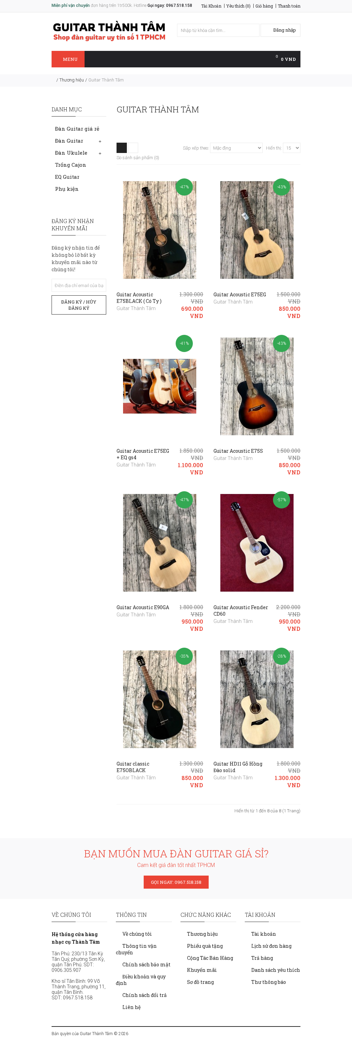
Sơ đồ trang (200, 982)
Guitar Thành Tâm (106, 80)
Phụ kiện (67, 188)
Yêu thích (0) (238, 6)
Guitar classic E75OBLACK (133, 766)
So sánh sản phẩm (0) (138, 157)
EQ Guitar (67, 176)
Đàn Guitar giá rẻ (77, 128)
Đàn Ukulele (71, 152)
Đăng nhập (284, 30)
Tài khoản (263, 934)
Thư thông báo (268, 982)
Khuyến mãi (202, 970)
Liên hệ (131, 1007)
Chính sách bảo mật (146, 964)
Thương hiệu (71, 80)
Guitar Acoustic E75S (238, 451)
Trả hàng (262, 958)
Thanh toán (289, 6)
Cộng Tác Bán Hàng (210, 958)
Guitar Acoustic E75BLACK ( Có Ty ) (139, 297)
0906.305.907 (66, 970)
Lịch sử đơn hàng (271, 946)
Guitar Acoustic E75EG (239, 294)
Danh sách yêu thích (275, 970)
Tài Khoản (211, 6)
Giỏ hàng (264, 6)
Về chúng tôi (137, 934)
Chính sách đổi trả (144, 995)
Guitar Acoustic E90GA (143, 607)
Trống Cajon (70, 164)
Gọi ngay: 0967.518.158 (169, 5)
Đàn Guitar (69, 140)
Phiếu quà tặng (205, 946)
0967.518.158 (77, 997)
